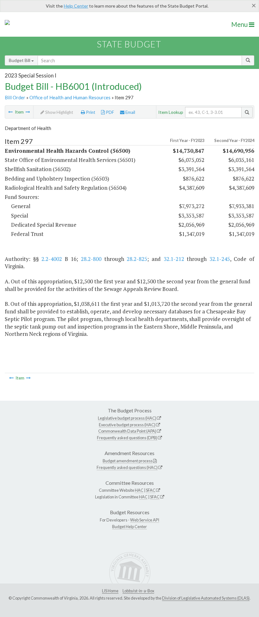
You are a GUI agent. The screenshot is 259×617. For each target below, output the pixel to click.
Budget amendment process (128, 460)
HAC (139, 490)
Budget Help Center (129, 526)
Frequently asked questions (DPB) (127, 437)
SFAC (150, 490)
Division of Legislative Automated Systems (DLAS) (206, 598)
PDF (109, 112)
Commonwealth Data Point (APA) (127, 431)
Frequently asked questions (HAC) (127, 467)
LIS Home (110, 590)
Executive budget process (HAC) (127, 424)
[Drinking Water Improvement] (10, 111)
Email (129, 112)
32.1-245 (219, 258)
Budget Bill (20, 60)
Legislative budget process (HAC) (127, 418)
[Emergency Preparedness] (28, 111)
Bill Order (15, 97)
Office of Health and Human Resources (70, 97)
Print (90, 112)
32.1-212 (174, 258)
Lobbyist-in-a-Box (138, 590)
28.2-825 (137, 258)
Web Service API (144, 519)
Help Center (76, 6)
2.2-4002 (51, 258)
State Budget (129, 44)
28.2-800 (91, 258)
